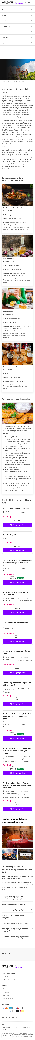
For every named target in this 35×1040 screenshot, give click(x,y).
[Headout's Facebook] (13, 1017)
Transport (5, 37)
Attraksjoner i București (10, 21)
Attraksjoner (6, 26)
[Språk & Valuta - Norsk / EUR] (29, 2)
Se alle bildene (26, 854)
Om (3, 10)
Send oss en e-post (10, 979)
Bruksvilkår (5, 995)
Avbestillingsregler (8, 998)
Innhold (8, 1035)
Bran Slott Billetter (7, 81)
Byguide (4, 43)
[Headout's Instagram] (6, 1017)
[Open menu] (32, 3)
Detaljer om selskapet (9, 989)
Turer (3, 32)
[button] (17, 837)
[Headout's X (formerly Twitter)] (16, 1017)
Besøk (4, 15)
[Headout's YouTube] (9, 1017)
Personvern (5, 992)
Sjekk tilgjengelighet (17, 525)
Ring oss (6, 976)
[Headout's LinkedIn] (3, 1017)
